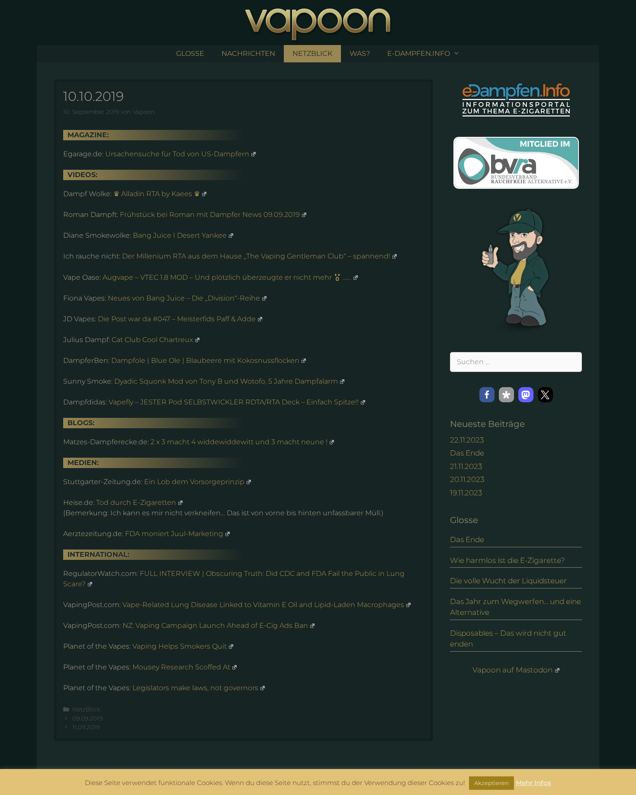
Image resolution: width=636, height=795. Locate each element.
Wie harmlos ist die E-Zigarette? (507, 560)
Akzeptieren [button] (491, 782)
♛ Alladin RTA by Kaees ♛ (156, 194)
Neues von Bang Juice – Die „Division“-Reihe (184, 298)
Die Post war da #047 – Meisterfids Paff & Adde (177, 319)
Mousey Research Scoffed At (181, 667)
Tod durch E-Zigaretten (136, 502)
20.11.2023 (467, 479)
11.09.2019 (86, 727)
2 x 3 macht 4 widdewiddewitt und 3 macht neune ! (239, 442)
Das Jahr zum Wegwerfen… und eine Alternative (515, 607)
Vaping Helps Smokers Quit (179, 646)
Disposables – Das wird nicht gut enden (508, 639)
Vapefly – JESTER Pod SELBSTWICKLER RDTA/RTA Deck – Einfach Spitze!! (234, 402)
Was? (360, 53)
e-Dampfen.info (418, 53)
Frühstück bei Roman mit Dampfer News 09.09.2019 (210, 214)
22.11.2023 (467, 440)
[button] (487, 394)
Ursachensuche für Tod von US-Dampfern (177, 154)
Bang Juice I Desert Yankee (180, 235)
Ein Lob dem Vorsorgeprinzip (194, 482)
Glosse (190, 53)
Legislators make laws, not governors (195, 688)
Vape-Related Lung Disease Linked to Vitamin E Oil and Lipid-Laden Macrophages (263, 605)
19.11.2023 (466, 492)
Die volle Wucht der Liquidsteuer (508, 580)
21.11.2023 (466, 466)
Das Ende (467, 453)
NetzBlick (312, 53)
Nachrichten (248, 53)
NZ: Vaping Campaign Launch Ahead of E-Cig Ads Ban (215, 625)
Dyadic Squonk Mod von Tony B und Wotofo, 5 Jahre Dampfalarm (226, 381)
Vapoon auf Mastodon (512, 670)
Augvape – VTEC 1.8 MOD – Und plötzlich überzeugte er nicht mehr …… (227, 277)
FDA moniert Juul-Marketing (174, 534)
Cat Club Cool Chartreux (152, 340)
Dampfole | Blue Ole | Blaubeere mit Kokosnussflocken (205, 360)
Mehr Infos (533, 783)
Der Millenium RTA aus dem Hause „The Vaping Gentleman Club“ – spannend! (256, 256)
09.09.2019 (87, 718)
